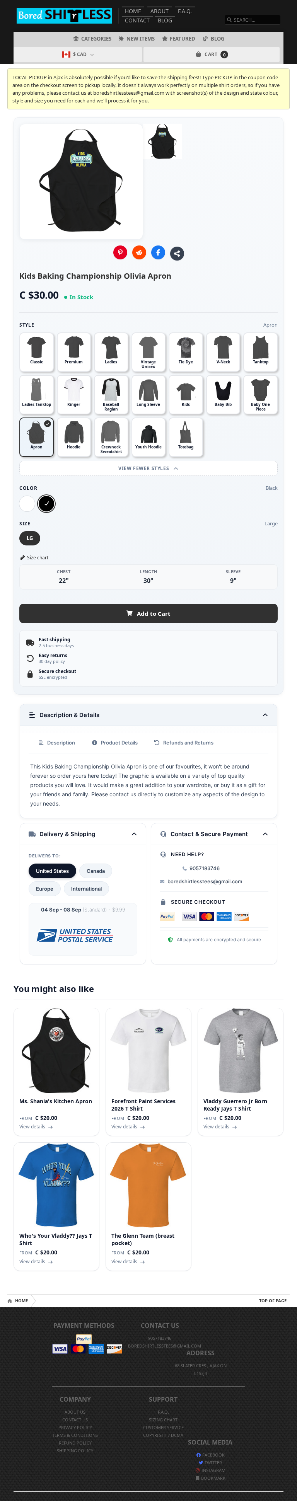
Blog (165, 20)
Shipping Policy (75, 1450)
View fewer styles (144, 468)
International (86, 889)
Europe (44, 889)
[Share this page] (177, 254)
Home (133, 11)
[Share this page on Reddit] (139, 252)
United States (52, 871)
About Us (75, 1412)
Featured (182, 38)
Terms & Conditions (75, 1435)
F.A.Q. (185, 11)
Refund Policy (75, 1443)
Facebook (213, 1455)
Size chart (37, 557)
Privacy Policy (75, 1427)
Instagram (212, 1470)
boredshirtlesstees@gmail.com (204, 881)
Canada (96, 871)
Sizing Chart (163, 1420)
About (159, 11)
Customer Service (163, 1427)
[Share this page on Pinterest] (120, 252)
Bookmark (212, 1478)
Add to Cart (154, 613)
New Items (140, 38)
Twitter (212, 1462)
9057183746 (204, 868)
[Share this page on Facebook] (158, 252)
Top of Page (273, 1300)
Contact (137, 20)
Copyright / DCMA (163, 1435)
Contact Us (75, 1420)
